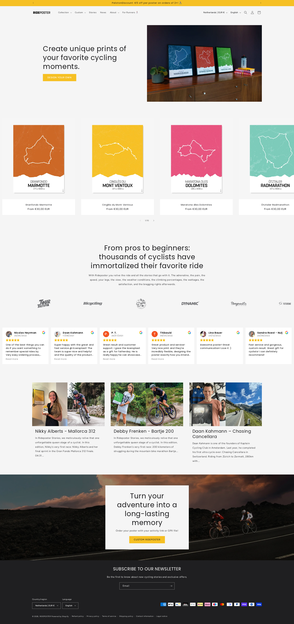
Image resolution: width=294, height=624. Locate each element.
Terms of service (109, 616)
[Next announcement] (260, 3)
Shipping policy (126, 616)
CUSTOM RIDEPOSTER (147, 539)
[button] (64, 12)
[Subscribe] (171, 586)
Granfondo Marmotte (38, 204)
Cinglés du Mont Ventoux (117, 204)
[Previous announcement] (33, 3)
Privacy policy (93, 616)
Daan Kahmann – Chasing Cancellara (221, 434)
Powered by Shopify (60, 616)
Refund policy (78, 616)
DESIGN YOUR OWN (59, 77)
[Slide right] (153, 220)
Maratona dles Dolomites (196, 204)
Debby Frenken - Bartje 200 (144, 431)
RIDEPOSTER (45, 616)
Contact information (144, 616)
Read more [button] (12, 359)
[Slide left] (140, 220)
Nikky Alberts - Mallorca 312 (65, 431)
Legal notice (161, 616)
